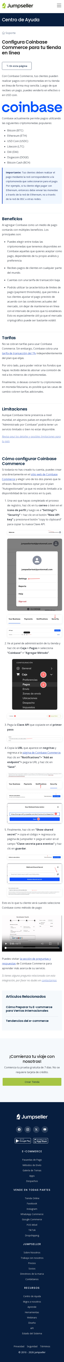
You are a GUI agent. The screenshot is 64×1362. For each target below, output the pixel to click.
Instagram (32, 1208)
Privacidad (19, 1346)
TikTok (32, 1230)
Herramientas (32, 1312)
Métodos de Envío (32, 1165)
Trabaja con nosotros (32, 1257)
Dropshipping (32, 1235)
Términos (45, 1346)
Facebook (32, 1203)
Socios (32, 1268)
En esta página (18, 66)
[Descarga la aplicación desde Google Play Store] (23, 1140)
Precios (32, 1263)
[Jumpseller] (32, 1117)
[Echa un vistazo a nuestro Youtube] (45, 1129)
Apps (32, 1175)
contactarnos (49, 980)
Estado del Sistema (32, 1333)
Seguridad (32, 1346)
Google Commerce (32, 1219)
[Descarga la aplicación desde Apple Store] (41, 1140)
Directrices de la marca (32, 1273)
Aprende (32, 1306)
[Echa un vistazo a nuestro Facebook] (19, 1129)
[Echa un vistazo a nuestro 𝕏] (36, 1129)
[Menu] (59, 6)
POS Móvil (32, 1224)
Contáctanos (32, 1279)
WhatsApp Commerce (32, 1214)
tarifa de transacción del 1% (19, 353)
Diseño (32, 1322)
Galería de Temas (32, 1170)
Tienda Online (32, 1198)
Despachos (32, 1181)
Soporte (11, 33)
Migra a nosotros (32, 1301)
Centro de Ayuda (32, 1296)
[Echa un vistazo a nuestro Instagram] (27, 1129)
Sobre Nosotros (32, 1252)
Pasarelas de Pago (32, 1159)
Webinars (32, 1317)
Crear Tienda (32, 1081)
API (32, 1328)
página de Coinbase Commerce (41, 752)
